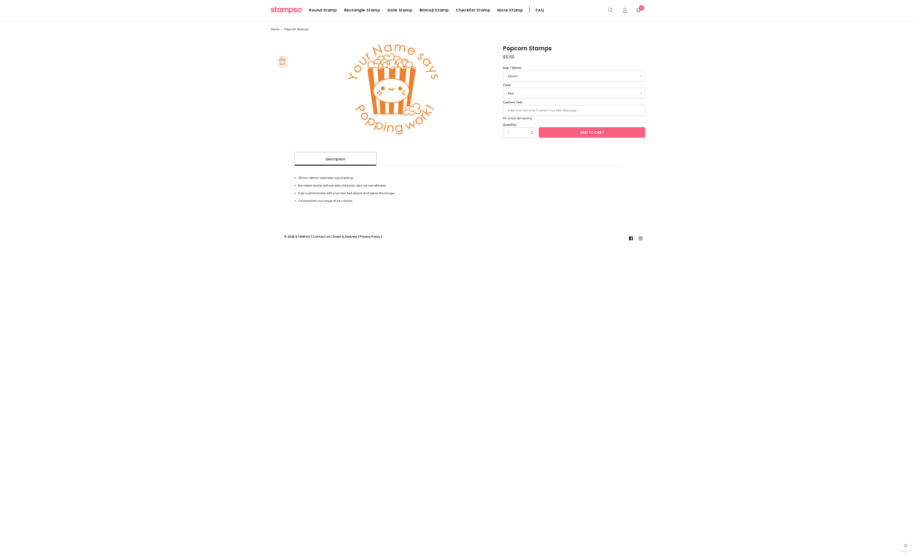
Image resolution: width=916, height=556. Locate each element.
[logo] (286, 10)
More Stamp (510, 10)
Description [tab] (335, 159)
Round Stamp (323, 10)
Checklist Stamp (473, 10)
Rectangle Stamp (362, 10)
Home (275, 29)
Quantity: (510, 125)
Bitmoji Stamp (434, 10)
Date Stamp (399, 10)
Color (507, 85)
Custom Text (513, 102)
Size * (512, 68)
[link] (610, 10)
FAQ (540, 10)
